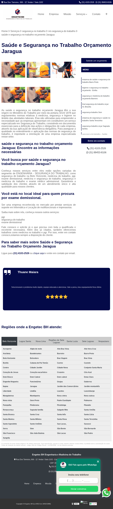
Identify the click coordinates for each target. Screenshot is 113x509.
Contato (96, 14)
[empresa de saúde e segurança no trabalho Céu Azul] (39, 95)
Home (41, 14)
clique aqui (39, 253)
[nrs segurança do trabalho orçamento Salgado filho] (13, 70)
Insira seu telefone (78, 475)
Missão (67, 14)
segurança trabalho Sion (92, 112)
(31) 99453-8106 (104, 2)
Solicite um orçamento (96, 60)
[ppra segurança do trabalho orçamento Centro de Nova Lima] (64, 70)
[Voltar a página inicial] (18, 14)
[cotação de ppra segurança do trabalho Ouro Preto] (39, 70)
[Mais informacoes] (106, 14)
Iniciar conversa (78, 489)
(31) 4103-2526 (87, 2)
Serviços (80, 14)
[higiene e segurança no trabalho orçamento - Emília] (13, 95)
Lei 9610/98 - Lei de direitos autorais (60, 445)
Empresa (54, 14)
